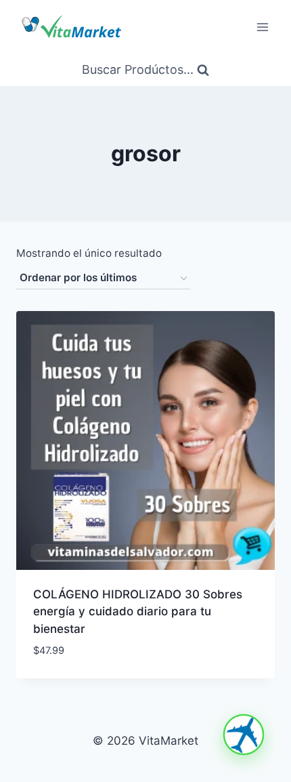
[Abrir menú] (262, 26)
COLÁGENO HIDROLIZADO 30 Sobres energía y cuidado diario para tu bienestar (137, 612)
